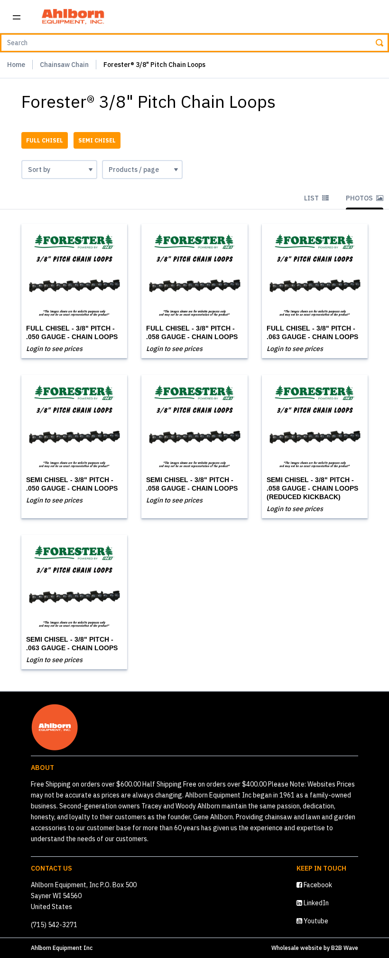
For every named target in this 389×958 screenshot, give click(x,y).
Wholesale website (296, 947)
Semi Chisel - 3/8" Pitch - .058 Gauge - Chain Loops (192, 484)
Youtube (315, 921)
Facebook (317, 885)
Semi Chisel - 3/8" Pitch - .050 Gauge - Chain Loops (72, 484)
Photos (360, 198)
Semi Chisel (97, 140)
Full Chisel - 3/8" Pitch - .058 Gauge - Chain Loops (192, 332)
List (312, 198)
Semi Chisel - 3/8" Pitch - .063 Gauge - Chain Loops (72, 644)
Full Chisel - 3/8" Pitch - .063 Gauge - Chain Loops (312, 332)
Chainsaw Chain (64, 64)
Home (16, 64)
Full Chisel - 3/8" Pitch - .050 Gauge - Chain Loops (72, 332)
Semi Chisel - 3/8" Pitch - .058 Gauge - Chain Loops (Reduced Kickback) (312, 488)
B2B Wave (344, 947)
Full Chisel (44, 140)
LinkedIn (315, 903)
